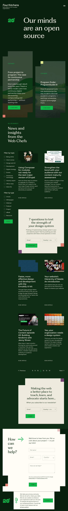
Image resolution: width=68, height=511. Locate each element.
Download (31, 245)
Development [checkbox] (10, 166)
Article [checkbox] (8, 196)
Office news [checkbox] (10, 184)
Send (32, 484)
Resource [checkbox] (9, 215)
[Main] (64, 5)
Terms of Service (41, 478)
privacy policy (24, 507)
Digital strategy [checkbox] (11, 169)
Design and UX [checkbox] (10, 163)
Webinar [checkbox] (9, 203)
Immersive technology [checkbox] (9, 176)
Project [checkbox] (8, 209)
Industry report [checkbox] (10, 180)
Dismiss (48, 500)
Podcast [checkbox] (8, 206)
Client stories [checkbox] (10, 160)
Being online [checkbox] (10, 157)
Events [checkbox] (8, 172)
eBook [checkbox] (8, 212)
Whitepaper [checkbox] (10, 200)
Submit (30, 416)
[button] (21, 370)
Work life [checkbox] (9, 187)
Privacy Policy (32, 478)
